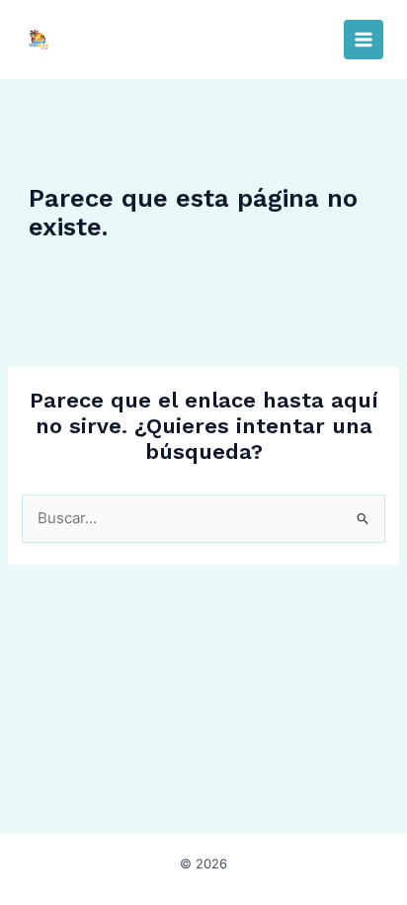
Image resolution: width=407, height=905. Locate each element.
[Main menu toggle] (363, 39)
